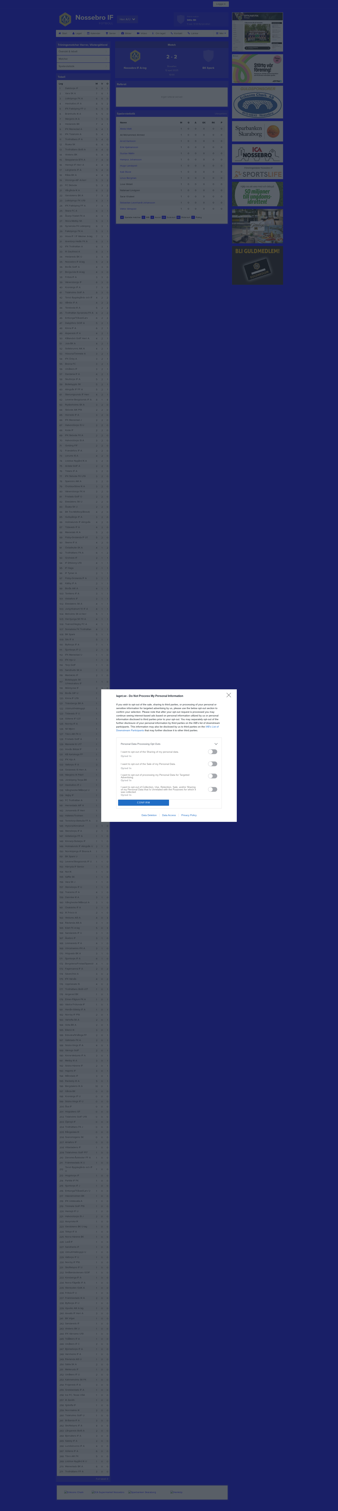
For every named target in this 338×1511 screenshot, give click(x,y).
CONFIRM (143, 802)
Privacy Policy (189, 815)
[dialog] (169, 755)
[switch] (212, 751)
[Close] (230, 696)
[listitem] (169, 744)
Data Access (169, 815)
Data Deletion (149, 815)
